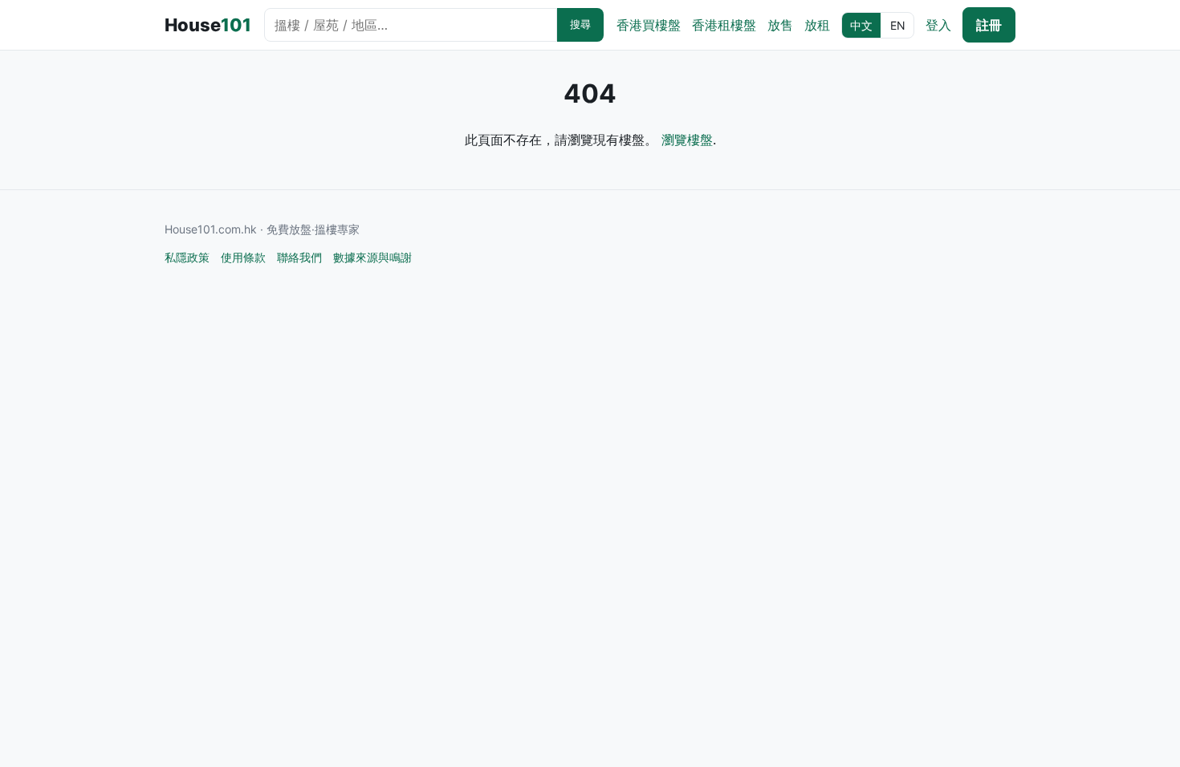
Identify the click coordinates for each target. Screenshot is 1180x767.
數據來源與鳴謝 (372, 257)
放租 (817, 25)
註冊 (989, 25)
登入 (938, 25)
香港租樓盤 (724, 25)
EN (897, 25)
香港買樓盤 (648, 25)
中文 (861, 25)
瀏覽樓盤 (687, 140)
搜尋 (580, 24)
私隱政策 (187, 257)
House (208, 24)
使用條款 (243, 257)
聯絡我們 (299, 257)
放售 (780, 25)
